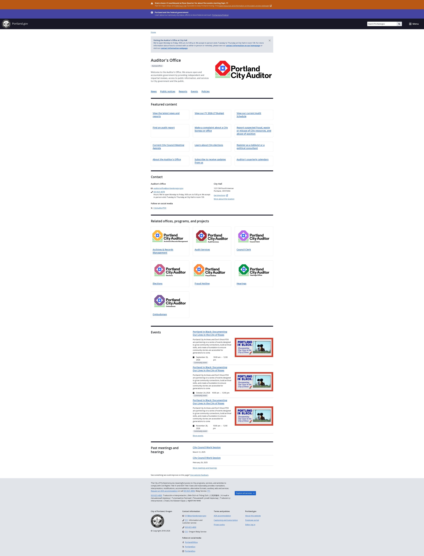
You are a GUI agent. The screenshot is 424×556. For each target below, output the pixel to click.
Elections (157, 283)
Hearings (241, 283)
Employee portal (252, 520)
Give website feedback (199, 475)
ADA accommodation (222, 516)
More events (198, 435)
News (154, 91)
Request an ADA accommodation (164, 491)
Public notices (167, 91)
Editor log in (250, 524)
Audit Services (202, 249)
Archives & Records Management (163, 251)
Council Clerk (244, 249)
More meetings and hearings (205, 468)
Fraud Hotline (202, 283)
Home (153, 32)
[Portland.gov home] (15, 23)
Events (194, 91)
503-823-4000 (189, 491)
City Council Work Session (207, 447)
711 (208, 491)
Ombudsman (160, 314)
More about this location (224, 199)
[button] (413, 24)
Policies (206, 91)
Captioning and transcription (226, 520)
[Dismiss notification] (269, 40)
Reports (183, 91)
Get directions (219, 195)
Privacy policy (219, 524)
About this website (253, 516)
